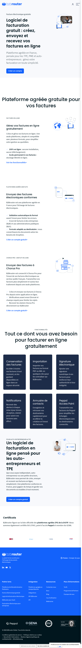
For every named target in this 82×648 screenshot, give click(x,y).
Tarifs (65, 587)
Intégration (33, 582)
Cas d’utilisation (51, 598)
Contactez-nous (51, 587)
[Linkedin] (3, 567)
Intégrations (32, 593)
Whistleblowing (18, 639)
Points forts (6, 582)
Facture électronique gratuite (11, 593)
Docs (47, 591)
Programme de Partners (71, 591)
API (29, 600)
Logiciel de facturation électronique (13, 596)
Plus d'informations (71, 582)
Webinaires (49, 601)
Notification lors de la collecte (28, 646)
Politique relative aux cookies (33, 635)
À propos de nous (69, 594)
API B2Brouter (32, 596)
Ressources (51, 582)
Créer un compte (15, 71)
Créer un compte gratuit (18, 499)
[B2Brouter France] (12, 4)
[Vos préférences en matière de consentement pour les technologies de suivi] (64, 644)
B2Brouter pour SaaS (8, 600)
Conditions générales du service (12, 635)
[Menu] (78, 4)
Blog (47, 594)
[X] (10, 567)
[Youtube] (7, 567)
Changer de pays (74, 558)
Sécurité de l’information (11, 637)
